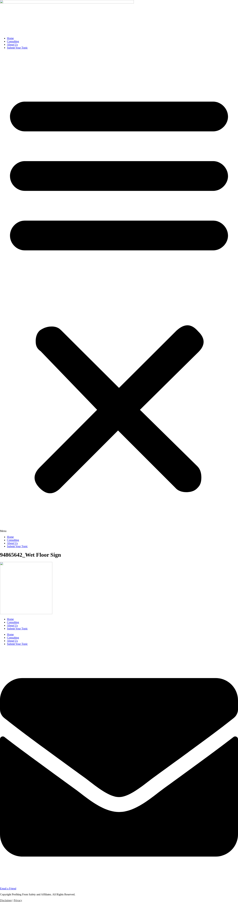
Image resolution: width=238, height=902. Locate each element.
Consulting (13, 41)
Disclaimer (6, 900)
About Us (12, 44)
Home (10, 38)
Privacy (18, 900)
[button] (119, 292)
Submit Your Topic (17, 47)
